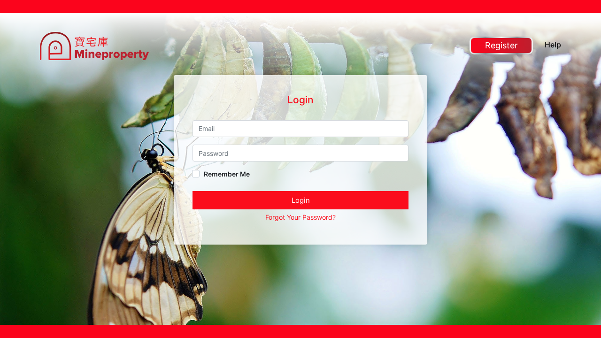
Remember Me (226, 174)
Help (553, 44)
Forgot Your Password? (300, 217)
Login (301, 200)
